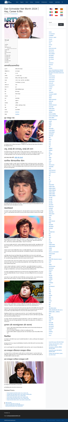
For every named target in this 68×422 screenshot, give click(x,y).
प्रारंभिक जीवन (7, 49)
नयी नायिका (51, 210)
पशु (49, 230)
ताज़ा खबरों (50, 202)
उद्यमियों (50, 124)
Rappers (21, 2)
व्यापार (50, 302)
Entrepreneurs (44, 2)
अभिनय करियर (13, 403)
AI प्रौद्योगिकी (51, 35)
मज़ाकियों (50, 248)
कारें (49, 146)
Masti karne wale (52, 48)
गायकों (50, 168)
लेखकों (50, 291)
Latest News (57, 2)
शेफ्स (49, 306)
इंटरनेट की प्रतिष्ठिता (52, 114)
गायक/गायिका (51, 166)
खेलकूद (50, 157)
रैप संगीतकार (51, 282)
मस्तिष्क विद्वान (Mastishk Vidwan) (55, 259)
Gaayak (50, 39)
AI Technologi (52, 33)
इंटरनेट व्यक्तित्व (51, 117)
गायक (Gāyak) (51, 164)
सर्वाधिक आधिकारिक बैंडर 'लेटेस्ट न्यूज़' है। (56, 309)
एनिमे (49, 137)
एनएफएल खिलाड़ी (51, 130)
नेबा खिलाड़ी (51, 228)
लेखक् (50, 293)
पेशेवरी (6, 51)
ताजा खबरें (50, 197)
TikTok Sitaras (52, 77)
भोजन (50, 240)
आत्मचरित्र (6, 44)
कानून (50, 144)
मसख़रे (50, 257)
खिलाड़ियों (50, 153)
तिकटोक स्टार (51, 206)
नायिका (50, 219)
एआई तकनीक (51, 128)
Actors (27, 2)
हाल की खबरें (51, 322)
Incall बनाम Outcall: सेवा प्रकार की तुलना (56, 342)
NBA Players (51, 51)
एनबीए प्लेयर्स (51, 135)
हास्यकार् (50, 329)
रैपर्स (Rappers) (52, 286)
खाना (50, 152)
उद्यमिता (50, 123)
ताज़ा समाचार (51, 204)
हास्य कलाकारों (51, 326)
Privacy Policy (43, 420)
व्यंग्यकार (50, 300)
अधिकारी (50, 95)
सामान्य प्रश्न (7, 62)
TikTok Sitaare (52, 75)
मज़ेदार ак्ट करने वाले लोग (53, 251)
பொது (50, 335)
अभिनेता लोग (51, 101)
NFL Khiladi (51, 59)
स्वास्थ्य (50, 320)
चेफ (49, 179)
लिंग (49, 288)
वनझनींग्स (50, 295)
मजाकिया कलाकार (52, 244)
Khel (50, 46)
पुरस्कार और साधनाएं (8, 52)
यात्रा (50, 262)
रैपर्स (49, 284)
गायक (50, 162)
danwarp (17, 111)
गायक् (50, 173)
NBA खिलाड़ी (51, 55)
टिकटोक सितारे (51, 184)
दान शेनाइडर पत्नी (7, 56)
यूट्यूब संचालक (51, 268)
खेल (49, 155)
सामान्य (50, 313)
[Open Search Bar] (62, 2)
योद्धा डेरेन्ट (50, 275)
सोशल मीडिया (51, 317)
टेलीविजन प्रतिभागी (52, 188)
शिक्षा (5, 53)
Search (50, 22)
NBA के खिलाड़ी (51, 53)
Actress (31, 2)
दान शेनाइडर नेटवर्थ (8, 60)
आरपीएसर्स (50, 112)
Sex (49, 66)
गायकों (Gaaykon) (52, 170)
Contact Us (58, 420)
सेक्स (49, 315)
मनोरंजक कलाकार (52, 253)
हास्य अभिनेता (51, 324)
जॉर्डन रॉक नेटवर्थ (19, 157)
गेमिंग (50, 175)
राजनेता (50, 280)
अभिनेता (50, 97)
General (50, 41)
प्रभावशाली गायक (52, 231)
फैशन (50, 233)
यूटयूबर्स (50, 264)
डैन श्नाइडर (16, 403)
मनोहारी (50, 255)
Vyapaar (50, 86)
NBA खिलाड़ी (51, 57)
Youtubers (51, 2)
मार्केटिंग (50, 260)
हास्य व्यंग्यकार (51, 328)
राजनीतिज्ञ (50, 277)
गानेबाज (50, 161)
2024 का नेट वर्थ (7, 403)
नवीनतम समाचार (51, 213)
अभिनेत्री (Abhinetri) (53, 104)
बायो (19, 403)
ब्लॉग (49, 239)
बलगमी (50, 237)
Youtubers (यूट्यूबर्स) (53, 94)
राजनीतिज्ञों (50, 279)
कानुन (50, 141)
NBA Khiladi (51, 50)
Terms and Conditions (51, 420)
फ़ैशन (50, 235)
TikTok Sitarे (52, 81)
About (63, 420)
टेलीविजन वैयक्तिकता (52, 190)
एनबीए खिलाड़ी (51, 133)
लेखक (50, 289)
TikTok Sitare (51, 79)
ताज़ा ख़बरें (50, 201)
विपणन (50, 299)
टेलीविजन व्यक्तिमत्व (52, 195)
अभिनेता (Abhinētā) (8, 402)
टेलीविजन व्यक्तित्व (52, 192)
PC (49, 60)
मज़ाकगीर (50, 242)
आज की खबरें (51, 106)
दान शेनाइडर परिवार (8, 55)
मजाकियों (50, 250)
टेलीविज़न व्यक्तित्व (52, 193)
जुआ (49, 182)
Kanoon (50, 44)
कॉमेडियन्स (50, 150)
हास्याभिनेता (51, 331)
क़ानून (50, 143)
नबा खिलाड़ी (51, 208)
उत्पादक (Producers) (53, 119)
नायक (50, 217)
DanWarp (17, 114)
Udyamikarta (51, 84)
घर (49, 177)
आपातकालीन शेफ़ (52, 110)
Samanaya (51, 62)
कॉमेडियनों (50, 148)
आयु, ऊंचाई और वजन (8, 47)
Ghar (50, 42)
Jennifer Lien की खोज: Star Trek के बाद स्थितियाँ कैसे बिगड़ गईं (14, 404)
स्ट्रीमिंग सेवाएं (51, 319)
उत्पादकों (50, 121)
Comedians (37, 2)
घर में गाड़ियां (6, 59)
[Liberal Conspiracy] (8, 2)
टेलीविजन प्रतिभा (52, 186)
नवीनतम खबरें (51, 211)
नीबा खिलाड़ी (51, 224)
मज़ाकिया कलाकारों (52, 246)
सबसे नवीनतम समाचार (52, 308)
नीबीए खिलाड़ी (51, 226)
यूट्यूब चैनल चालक (52, 266)
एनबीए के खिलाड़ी (51, 132)
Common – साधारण (52, 37)
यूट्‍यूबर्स (50, 273)
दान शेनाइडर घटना (7, 58)
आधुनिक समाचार (51, 108)
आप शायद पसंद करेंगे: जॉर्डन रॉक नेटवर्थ (11, 48)
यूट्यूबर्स (50, 271)
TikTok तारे (51, 83)
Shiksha (50, 68)
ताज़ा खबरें (50, 199)
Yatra (50, 90)
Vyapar (50, 88)
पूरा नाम (6, 45)
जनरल (50, 181)
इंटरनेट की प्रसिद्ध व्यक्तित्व (53, 115)
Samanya (51, 64)
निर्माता (50, 222)
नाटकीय (50, 215)
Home (17, 2)
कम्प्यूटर (50, 139)
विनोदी (50, 297)
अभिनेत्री (50, 103)
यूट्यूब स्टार (51, 270)
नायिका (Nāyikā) (52, 221)
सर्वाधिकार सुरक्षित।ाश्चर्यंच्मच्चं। (54, 311)
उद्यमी (50, 126)
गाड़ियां (50, 159)
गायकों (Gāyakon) (52, 172)
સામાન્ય (50, 333)
